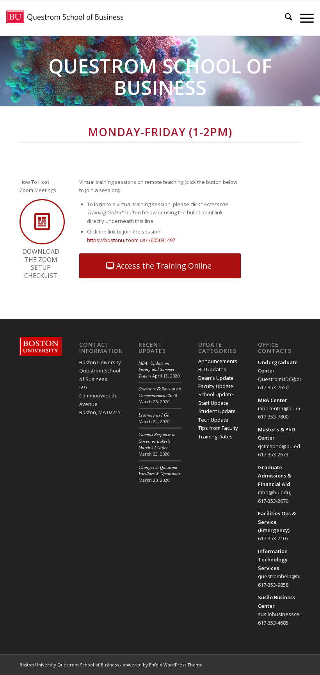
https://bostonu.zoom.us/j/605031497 (131, 240)
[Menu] (303, 18)
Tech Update (213, 419)
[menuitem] (284, 18)
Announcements (217, 361)
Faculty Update (215, 386)
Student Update (217, 411)
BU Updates (212, 369)
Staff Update (213, 402)
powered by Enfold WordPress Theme (163, 665)
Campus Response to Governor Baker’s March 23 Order (157, 440)
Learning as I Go (154, 415)
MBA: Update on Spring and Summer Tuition (156, 369)
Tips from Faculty (218, 427)
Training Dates (215, 436)
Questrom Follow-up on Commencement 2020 (160, 392)
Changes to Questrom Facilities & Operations (159, 470)
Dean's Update (216, 377)
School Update (215, 394)
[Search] (284, 18)
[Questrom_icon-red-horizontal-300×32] (64, 18)
